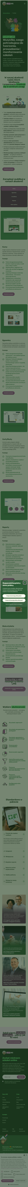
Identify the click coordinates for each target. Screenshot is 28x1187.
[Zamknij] (24, 582)
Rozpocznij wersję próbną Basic (14, 595)
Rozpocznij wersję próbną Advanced (14, 600)
